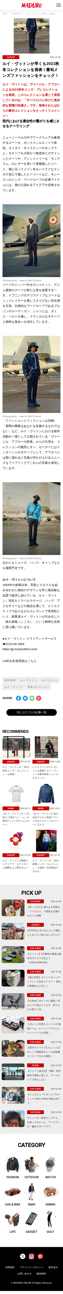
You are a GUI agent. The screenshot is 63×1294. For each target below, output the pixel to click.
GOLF (50, 1231)
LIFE (13, 1231)
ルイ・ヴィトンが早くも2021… (41, 14)
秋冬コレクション (38, 686)
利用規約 (10, 1267)
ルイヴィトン (49, 680)
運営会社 (53, 1267)
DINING (50, 1204)
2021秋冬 (10, 680)
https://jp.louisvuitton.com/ (20, 649)
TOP (5, 14)
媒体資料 (41, 1273)
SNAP (31, 1204)
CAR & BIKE (12, 1204)
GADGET (16, 14)
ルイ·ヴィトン (28, 680)
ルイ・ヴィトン (13, 686)
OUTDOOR (32, 1177)
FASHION (13, 1177)
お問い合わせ (24, 1273)
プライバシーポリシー (31, 1267)
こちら (31, 661)
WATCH (50, 1177)
